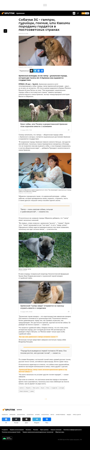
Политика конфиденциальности (72, 429)
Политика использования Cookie (11, 432)
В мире (37, 414)
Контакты (28, 429)
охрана (32, 391)
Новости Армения (23, 391)
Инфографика (60, 414)
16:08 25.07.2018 (23, 33)
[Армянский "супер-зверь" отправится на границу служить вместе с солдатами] (45, 292)
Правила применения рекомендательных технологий (38, 432)
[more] (68, 130)
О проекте (5, 429)
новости (5, 414)
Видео (69, 414)
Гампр (47, 387)
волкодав (61, 387)
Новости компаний (56, 429)
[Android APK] (7, 438)
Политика (30, 414)
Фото (52, 414)
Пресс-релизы (44, 429)
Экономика (21, 414)
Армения (21, 387)
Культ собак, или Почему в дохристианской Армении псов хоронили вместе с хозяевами (43, 125)
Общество (28, 387)
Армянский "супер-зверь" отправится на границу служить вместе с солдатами (42, 307)
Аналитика (45, 414)
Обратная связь (59, 432)
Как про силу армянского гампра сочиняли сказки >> (38, 337)
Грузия (42, 387)
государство (54, 387)
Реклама (35, 429)
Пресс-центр (36, 387)
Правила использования (17, 429)
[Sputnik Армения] (8, 15)
